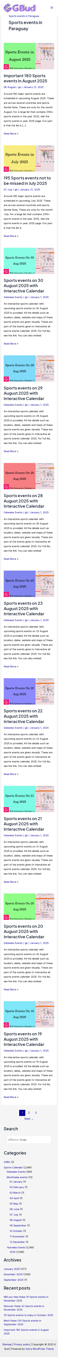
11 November (17, 1236)
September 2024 (13, 1279)
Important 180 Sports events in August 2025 (25, 78)
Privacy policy (22, 1344)
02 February (17, 1187)
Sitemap (7, 1344)
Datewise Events (13, 297)
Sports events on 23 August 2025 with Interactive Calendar (24, 608)
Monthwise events (17, 1177)
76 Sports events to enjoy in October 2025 (28, 1315)
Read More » (11, 134)
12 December (17, 1241)
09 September (18, 1225)
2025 (12, 1251)
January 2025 (12, 1268)
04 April (14, 1198)
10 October (16, 1230)
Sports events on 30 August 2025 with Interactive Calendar (24, 285)
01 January (16, 1181)
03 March (15, 1192)
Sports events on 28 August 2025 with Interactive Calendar (24, 501)
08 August (10, 87)
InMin (7, 1161)
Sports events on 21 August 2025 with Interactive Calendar (24, 824)
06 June (14, 1209)
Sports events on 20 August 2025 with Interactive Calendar (24, 931)
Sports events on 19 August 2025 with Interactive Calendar (24, 1039)
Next (29, 1118)
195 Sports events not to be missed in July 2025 (27, 180)
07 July (8, 189)
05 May (14, 1203)
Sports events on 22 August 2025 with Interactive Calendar (24, 716)
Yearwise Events (16, 1247)
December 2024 (13, 1274)
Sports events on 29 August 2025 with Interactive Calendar (24, 393)
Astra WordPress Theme (40, 1348)
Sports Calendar (13, 1167)
